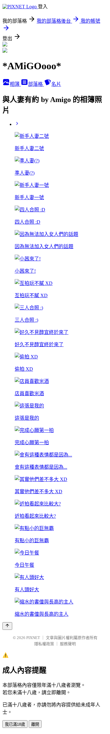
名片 (56, 84)
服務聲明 (68, 643)
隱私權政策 (44, 643)
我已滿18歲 (15, 724)
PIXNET (33, 637)
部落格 (36, 84)
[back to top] (7, 626)
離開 (35, 724)
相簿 (15, 84)
